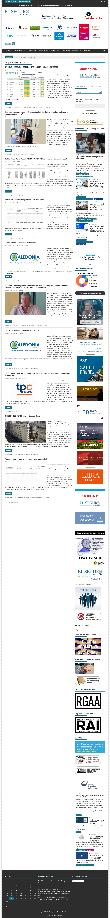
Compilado (32, 51)
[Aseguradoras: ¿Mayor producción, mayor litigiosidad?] (25, 465)
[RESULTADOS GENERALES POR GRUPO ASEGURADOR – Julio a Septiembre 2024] (25, 164)
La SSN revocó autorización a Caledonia (20, 243)
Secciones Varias (20, 51)
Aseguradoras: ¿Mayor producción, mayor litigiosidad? (26, 459)
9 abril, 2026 (94, 224)
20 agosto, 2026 (95, 853)
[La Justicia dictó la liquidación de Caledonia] (25, 336)
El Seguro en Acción (23, 70)
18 (12, 896)
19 (16, 896)
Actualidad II (9, 107)
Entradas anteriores (12, 502)
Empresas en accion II (81, 239)
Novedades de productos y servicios (84, 176)
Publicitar (66, 51)
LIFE (87, 174)
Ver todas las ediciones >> (83, 584)
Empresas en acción (25, 325)
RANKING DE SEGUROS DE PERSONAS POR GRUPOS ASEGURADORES (31, 67)
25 (12, 898)
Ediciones (9, 51)
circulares (22, 368)
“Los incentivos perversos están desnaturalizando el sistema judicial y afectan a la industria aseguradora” (37, 113)
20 (21, 896)
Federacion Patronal (91, 219)
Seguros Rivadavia (98, 199)
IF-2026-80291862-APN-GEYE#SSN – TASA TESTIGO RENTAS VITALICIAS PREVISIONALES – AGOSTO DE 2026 (54, 893)
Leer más (8, 103)
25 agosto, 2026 (81, 793)
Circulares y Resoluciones (31, 368)
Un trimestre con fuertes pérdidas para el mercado (24, 200)
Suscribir (87, 51)
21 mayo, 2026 (80, 154)
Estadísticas (76, 51)
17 (7, 896)
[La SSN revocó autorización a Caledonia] (25, 248)
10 (7, 893)
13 (21, 893)
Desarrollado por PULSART (55, 915)
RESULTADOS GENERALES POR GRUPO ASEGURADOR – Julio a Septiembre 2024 (36, 159)
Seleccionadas (30, 154)
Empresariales (43, 51)
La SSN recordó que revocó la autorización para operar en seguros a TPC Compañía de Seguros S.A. (38, 374)
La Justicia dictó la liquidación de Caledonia (22, 330)
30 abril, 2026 (94, 202)
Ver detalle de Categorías (90, 113)
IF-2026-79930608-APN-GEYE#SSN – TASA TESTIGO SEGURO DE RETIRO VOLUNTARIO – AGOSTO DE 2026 (54, 899)
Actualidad (8, 195)
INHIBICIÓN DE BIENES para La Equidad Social (22, 416)
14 (25, 893)
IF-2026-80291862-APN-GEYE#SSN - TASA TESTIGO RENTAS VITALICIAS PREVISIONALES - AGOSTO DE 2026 (50, 5)
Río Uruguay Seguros (81, 244)
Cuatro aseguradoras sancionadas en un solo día (52, 885)
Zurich (45, 325)
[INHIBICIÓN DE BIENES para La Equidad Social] (25, 422)
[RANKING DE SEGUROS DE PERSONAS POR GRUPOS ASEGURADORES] (25, 73)
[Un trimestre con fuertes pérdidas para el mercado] (25, 205)
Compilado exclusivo (26, 107)
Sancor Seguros (90, 850)
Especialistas (55, 51)
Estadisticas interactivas (44, 107)
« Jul (6, 906)
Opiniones (23, 154)
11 (12, 893)
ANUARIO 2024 (16, 107)
